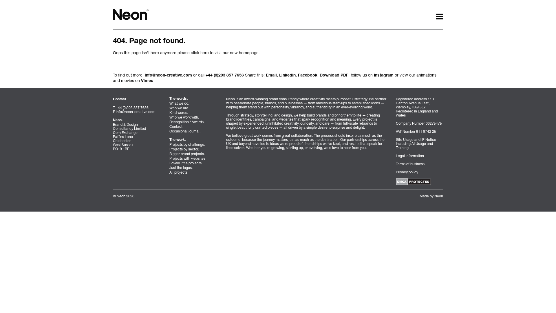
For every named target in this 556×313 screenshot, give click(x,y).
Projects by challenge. (187, 144)
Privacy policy (407, 172)
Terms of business (410, 164)
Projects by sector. (184, 149)
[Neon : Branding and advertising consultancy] (131, 14)
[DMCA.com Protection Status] (413, 181)
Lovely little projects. (185, 163)
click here (200, 52)
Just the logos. (181, 167)
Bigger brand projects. (187, 154)
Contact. (176, 126)
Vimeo (147, 81)
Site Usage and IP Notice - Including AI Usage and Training (417, 143)
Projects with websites (187, 158)
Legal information (410, 156)
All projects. (178, 172)
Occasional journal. (184, 131)
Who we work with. (184, 117)
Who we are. (179, 108)
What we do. (179, 103)
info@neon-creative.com (168, 76)
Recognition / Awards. (186, 122)
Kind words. (178, 112)
